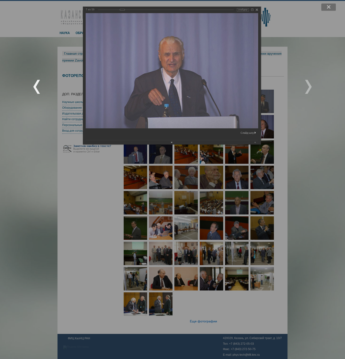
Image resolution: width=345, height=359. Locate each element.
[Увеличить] (252, 10)
